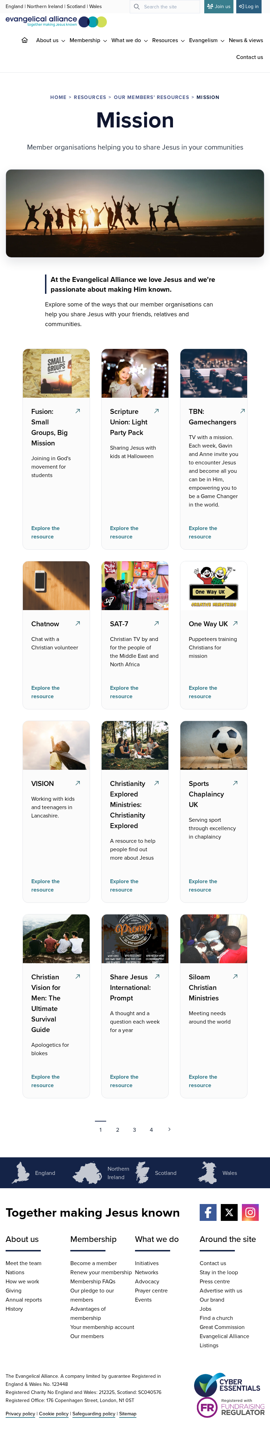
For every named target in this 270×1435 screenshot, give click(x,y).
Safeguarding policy (93, 1413)
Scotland (76, 6)
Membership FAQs (92, 1281)
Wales (95, 6)
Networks (146, 1272)
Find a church (216, 1318)
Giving (13, 1290)
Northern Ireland (45, 6)
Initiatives (147, 1263)
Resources (165, 40)
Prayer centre (151, 1290)
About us (48, 40)
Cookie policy (54, 1413)
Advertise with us (221, 1290)
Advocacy (147, 1281)
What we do (126, 40)
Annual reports (24, 1299)
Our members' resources (151, 97)
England (14, 6)
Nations (15, 1272)
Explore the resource (45, 532)
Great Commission (222, 1327)
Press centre (215, 1281)
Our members (87, 1336)
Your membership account (102, 1327)
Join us (223, 6)
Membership (86, 40)
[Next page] (169, 1129)
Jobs (205, 1308)
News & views (246, 40)
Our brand (212, 1299)
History (14, 1308)
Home (58, 97)
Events (143, 1299)
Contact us (249, 57)
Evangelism (204, 40)
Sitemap (127, 1413)
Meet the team (23, 1263)
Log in (252, 6)
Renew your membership (101, 1272)
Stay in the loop (219, 1272)
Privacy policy (20, 1413)
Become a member (93, 1263)
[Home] (30, 40)
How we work (22, 1281)
